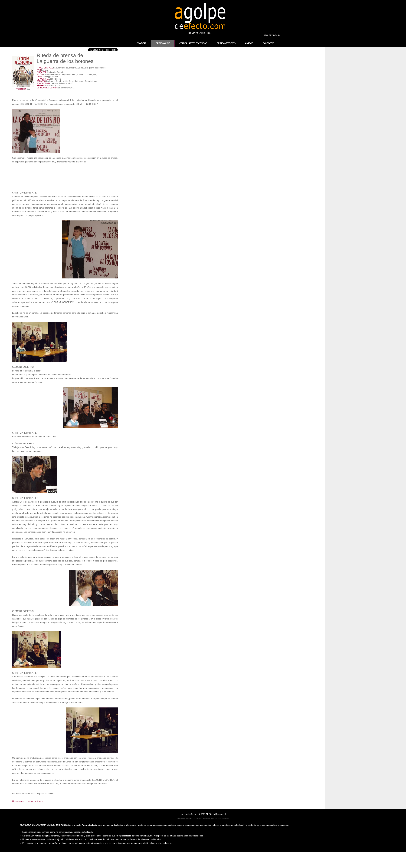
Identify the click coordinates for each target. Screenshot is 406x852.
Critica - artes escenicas (193, 43)
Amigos (249, 43)
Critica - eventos (226, 43)
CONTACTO (268, 43)
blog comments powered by (27, 801)
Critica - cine (163, 43)
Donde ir (141, 43)
